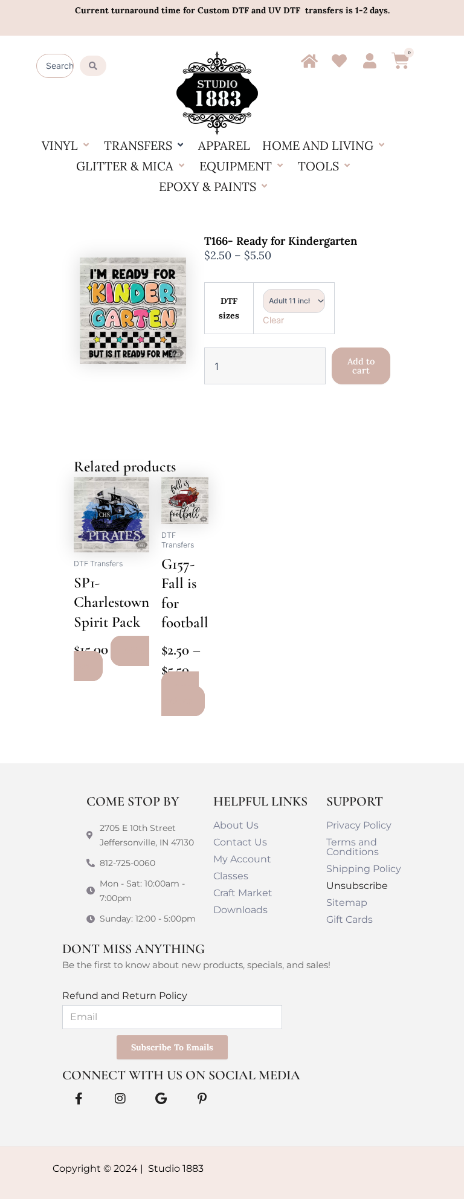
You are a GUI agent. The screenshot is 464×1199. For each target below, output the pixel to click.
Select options (180, 693)
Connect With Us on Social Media (181, 1075)
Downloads (240, 910)
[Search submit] (93, 66)
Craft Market (242, 893)
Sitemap (346, 902)
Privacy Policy (359, 825)
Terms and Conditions (352, 847)
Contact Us (240, 842)
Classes (230, 876)
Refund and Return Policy (124, 995)
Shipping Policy (363, 868)
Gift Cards (349, 919)
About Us (236, 825)
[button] (67, 145)
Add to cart (361, 365)
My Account (242, 859)
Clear (273, 320)
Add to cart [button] (111, 658)
